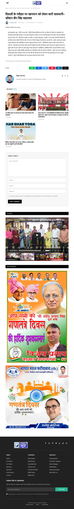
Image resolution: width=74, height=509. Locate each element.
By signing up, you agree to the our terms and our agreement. (28, 494)
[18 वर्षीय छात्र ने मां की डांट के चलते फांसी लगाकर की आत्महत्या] (20, 102)
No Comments (30, 22)
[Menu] (7, 3)
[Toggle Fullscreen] (66, 250)
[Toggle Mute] (43, 250)
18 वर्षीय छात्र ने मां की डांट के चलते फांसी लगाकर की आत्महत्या (19, 114)
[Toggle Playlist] (63, 250)
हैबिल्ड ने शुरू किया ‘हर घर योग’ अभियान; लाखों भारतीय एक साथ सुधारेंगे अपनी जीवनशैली (19, 143)
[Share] (52, 250)
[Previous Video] (58, 250)
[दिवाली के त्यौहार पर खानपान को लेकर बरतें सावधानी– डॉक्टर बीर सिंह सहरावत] (12, 27)
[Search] (67, 3)
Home (6, 8)
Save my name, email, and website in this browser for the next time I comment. (34, 196)
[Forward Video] (61, 250)
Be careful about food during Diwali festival (18, 61)
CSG (45, 503)
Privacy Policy (38, 494)
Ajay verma (14, 22)
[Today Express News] (37, 3)
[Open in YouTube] (55, 250)
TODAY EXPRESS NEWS (16, 220)
